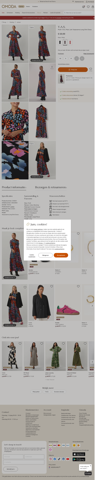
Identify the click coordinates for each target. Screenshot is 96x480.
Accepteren (61, 255)
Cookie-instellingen (31, 255)
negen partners (38, 229)
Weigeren (45, 255)
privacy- (41, 243)
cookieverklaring (50, 243)
